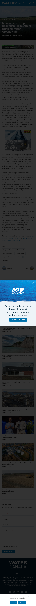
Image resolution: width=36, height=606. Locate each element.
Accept (14, 602)
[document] (18, 303)
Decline (22, 602)
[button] (33, 283)
